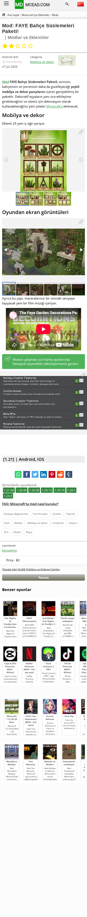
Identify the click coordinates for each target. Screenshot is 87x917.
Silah (7, 523)
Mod (5, 82)
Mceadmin (9, 550)
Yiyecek (70, 514)
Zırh (6, 532)
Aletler (17, 532)
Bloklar (18, 523)
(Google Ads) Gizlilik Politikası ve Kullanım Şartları (31, 569)
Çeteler (57, 514)
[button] (81, 131)
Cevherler (58, 523)
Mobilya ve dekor (42, 62)
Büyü (29, 532)
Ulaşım (73, 523)
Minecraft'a (54, 106)
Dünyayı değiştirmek (16, 514)
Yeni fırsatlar (40, 514)
